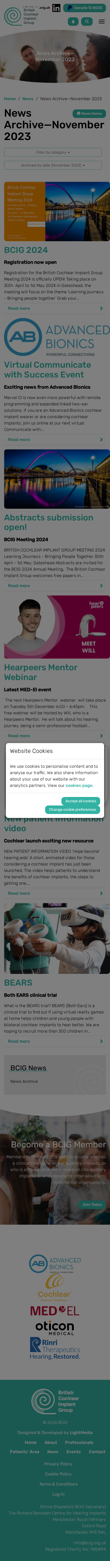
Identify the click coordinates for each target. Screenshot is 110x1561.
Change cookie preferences (72, 809)
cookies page (79, 785)
